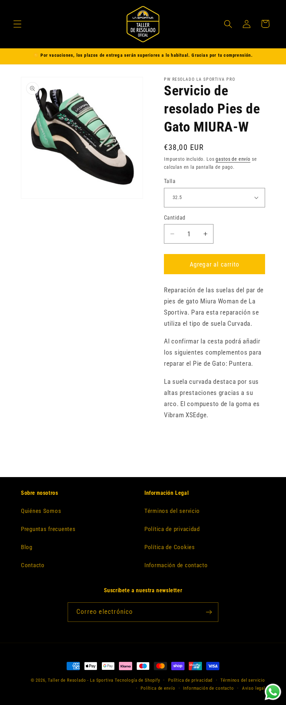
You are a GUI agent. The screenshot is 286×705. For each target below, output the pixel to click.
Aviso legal (253, 688)
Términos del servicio (172, 510)
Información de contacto (176, 565)
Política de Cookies (169, 547)
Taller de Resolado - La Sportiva (80, 680)
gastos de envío (233, 159)
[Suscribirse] (209, 612)
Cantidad (175, 218)
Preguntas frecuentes (48, 528)
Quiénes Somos (41, 510)
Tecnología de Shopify (137, 680)
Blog (26, 547)
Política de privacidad (172, 528)
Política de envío (158, 688)
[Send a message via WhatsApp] (273, 692)
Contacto (33, 565)
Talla (169, 181)
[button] (17, 24)
